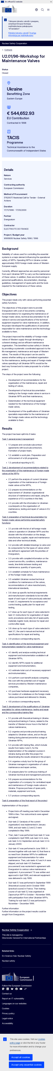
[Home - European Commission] (9, 8)
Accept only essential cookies (26, 1064)
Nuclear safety (8, 961)
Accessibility (7, 1023)
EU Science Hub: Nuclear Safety (16, 956)
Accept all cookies (20, 1057)
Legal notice (7, 1018)
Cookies (5, 1008)
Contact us (7, 993)
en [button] (36, 9)
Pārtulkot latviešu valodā (18, 33)
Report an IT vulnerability (13, 998)
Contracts (8, 50)
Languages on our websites (14, 1003)
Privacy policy (8, 1013)
